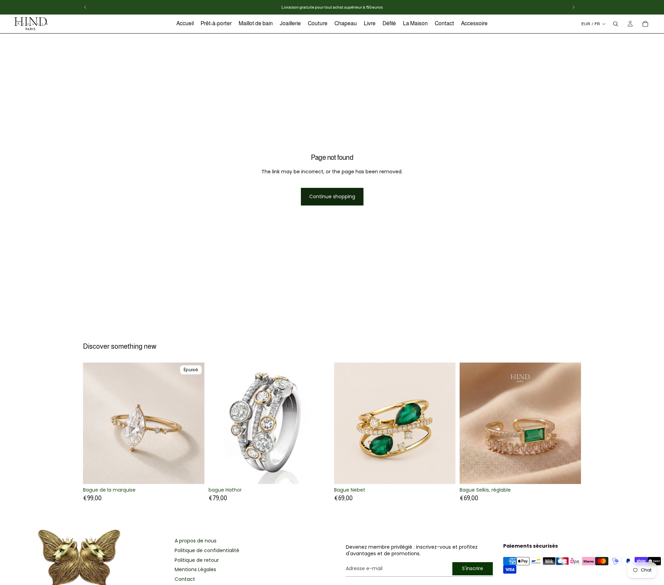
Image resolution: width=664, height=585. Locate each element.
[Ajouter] (445, 473)
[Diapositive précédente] (93, 423)
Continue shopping (332, 196)
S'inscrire (472, 568)
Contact (185, 579)
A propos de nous (195, 541)
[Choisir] (319, 473)
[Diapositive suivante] (194, 423)
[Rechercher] (615, 23)
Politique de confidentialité (207, 550)
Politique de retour (197, 560)
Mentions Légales (195, 569)
